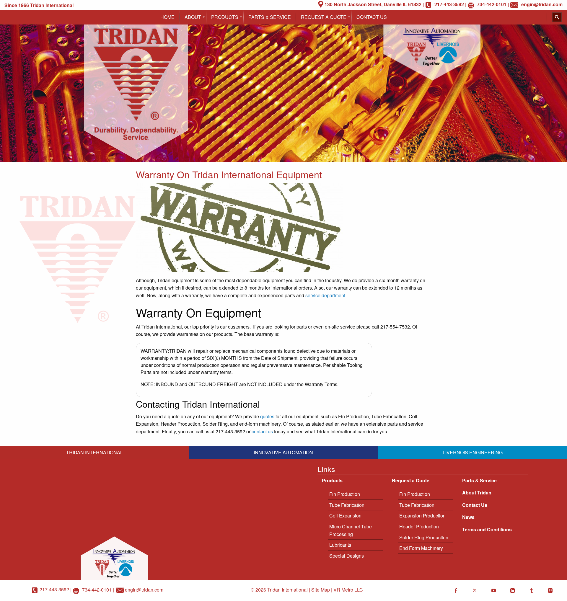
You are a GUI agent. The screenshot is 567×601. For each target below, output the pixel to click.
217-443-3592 (54, 589)
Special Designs (346, 555)
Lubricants (340, 544)
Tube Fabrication (346, 505)
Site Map (320, 589)
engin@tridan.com (144, 589)
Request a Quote (410, 480)
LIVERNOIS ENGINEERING (473, 452)
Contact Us (474, 505)
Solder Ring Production (423, 537)
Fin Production (344, 494)
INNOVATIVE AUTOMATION (283, 452)
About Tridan (476, 492)
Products (332, 480)
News (468, 517)
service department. (325, 295)
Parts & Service (479, 480)
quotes (267, 416)
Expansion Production (422, 515)
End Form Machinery (421, 548)
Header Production (419, 526)
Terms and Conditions (487, 529)
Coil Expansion (345, 515)
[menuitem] (167, 17)
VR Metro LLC (348, 589)
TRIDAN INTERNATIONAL (94, 452)
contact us (262, 431)
